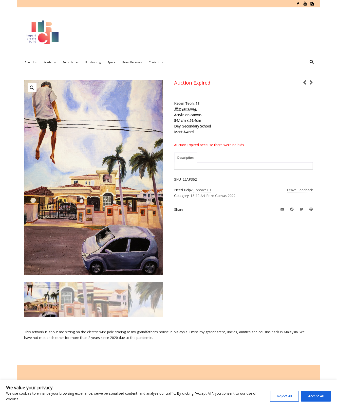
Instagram (312, 4)
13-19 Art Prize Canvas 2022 (213, 195)
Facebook (298, 4)
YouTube (305, 4)
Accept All (316, 396)
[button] (32, 87)
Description (185, 158)
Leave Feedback (300, 190)
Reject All (284, 396)
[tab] (185, 158)
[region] (168, 393)
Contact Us (202, 190)
